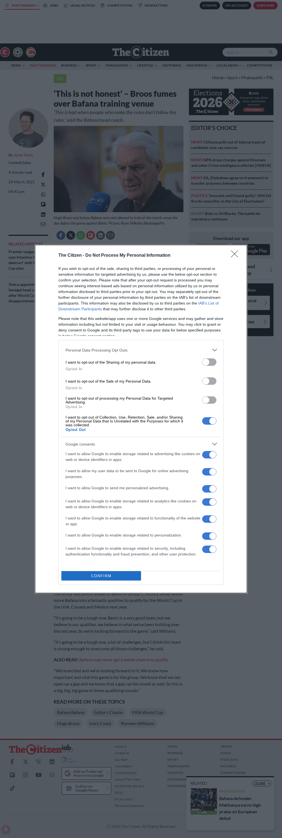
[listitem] (141, 350)
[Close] (236, 255)
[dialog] (141, 419)
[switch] (209, 362)
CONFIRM (101, 576)
